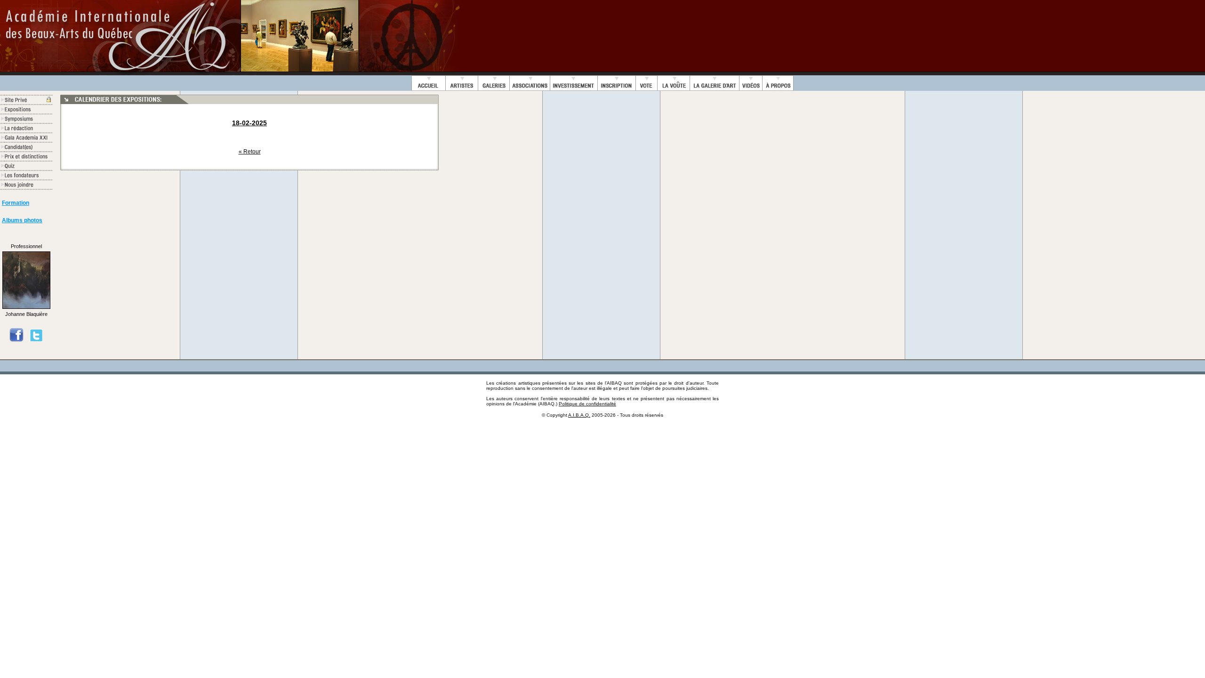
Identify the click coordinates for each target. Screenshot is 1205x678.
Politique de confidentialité (587, 403)
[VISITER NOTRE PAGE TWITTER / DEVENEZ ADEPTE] (36, 340)
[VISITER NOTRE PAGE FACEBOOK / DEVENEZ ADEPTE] (16, 340)
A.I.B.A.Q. (579, 415)
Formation (15, 203)
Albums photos (22, 220)
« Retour (250, 151)
